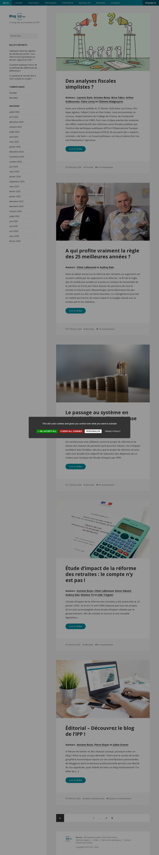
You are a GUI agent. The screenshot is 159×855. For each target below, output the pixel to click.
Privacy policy (112, 431)
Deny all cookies (72, 431)
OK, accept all (47, 431)
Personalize (93, 431)
